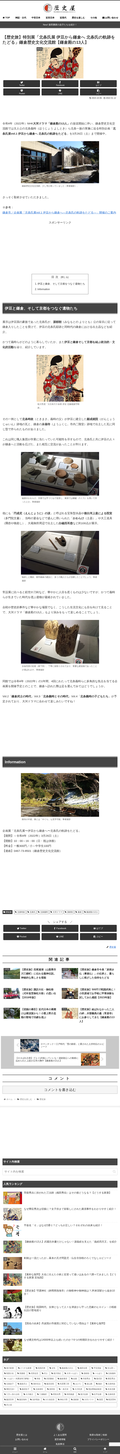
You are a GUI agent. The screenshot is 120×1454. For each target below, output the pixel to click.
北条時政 (21, 912)
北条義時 (44, 912)
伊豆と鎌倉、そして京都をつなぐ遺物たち (61, 283)
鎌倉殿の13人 (92, 912)
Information (44, 289)
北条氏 (32, 912)
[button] (114, 1171)
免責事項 (60, 1444)
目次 (55, 277)
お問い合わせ (21, 1439)
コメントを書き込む (60, 1090)
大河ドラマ (57, 912)
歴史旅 (9, 912)
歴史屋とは (21, 1435)
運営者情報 (60, 1439)
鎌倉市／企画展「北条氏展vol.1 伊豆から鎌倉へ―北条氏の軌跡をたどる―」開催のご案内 (59, 212)
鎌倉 (80, 912)
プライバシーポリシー (98, 1439)
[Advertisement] (60, 109)
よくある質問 (60, 1435)
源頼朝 (70, 912)
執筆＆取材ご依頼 (98, 1435)
